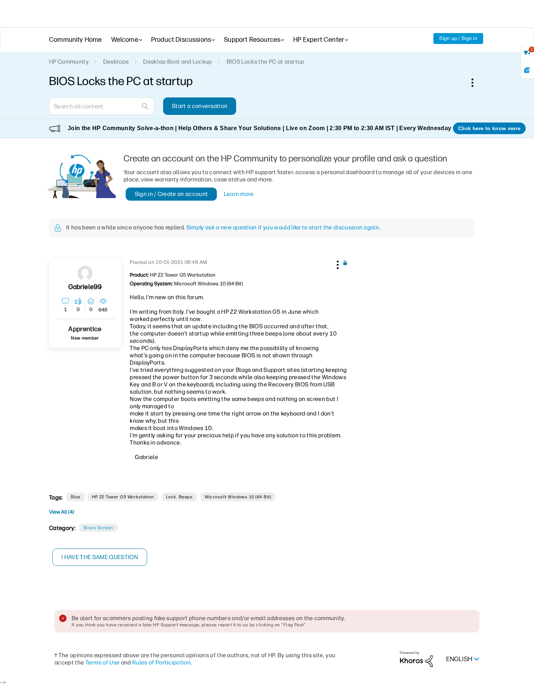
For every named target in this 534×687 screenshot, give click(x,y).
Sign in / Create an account (171, 193)
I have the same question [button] (99, 557)
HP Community (69, 61)
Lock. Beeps (179, 496)
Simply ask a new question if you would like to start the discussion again (282, 227)
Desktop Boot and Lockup (177, 61)
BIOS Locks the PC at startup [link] (265, 61)
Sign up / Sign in (458, 38)
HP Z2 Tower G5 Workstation (123, 496)
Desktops (116, 61)
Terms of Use (102, 662)
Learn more (239, 193)
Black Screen (98, 527)
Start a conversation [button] (199, 106)
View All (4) (61, 512)
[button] (336, 263)
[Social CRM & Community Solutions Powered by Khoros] (416, 659)
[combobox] (101, 106)
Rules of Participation (161, 662)
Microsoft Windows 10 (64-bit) (238, 496)
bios (76, 496)
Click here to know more (489, 128)
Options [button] (476, 82)
